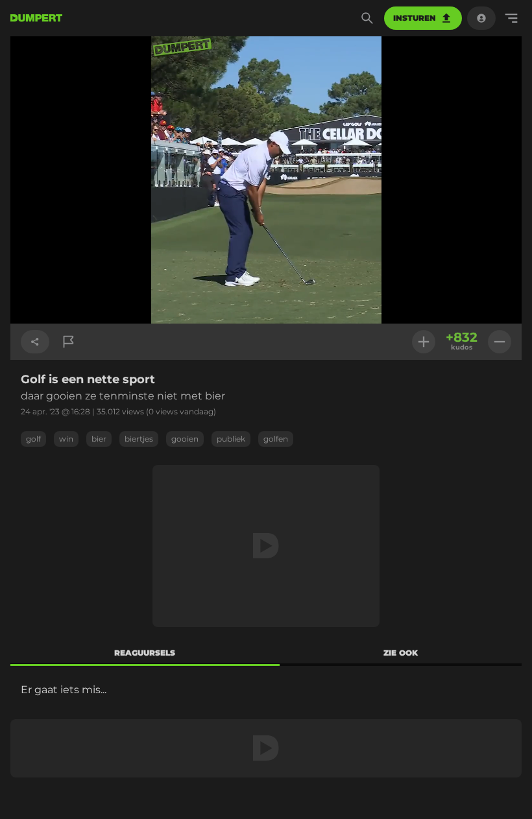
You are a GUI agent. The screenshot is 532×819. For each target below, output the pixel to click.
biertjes (139, 439)
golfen (275, 439)
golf (33, 439)
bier (98, 439)
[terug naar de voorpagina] (36, 18)
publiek (231, 439)
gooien (185, 439)
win (66, 439)
